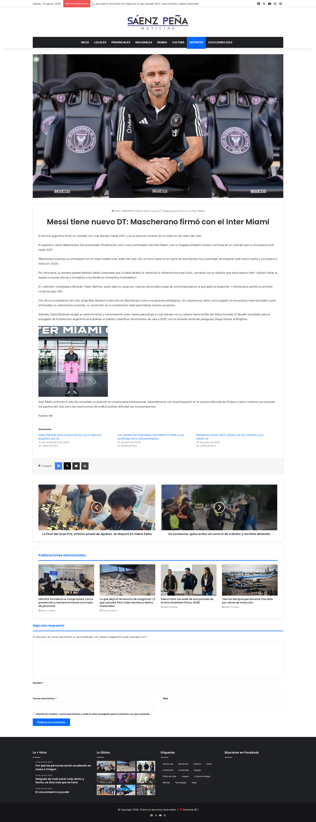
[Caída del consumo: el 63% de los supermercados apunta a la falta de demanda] (146, 790)
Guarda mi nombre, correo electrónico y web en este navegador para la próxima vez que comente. (93, 713)
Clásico (197, 763)
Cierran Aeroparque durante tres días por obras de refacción (247, 600)
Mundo (166, 782)
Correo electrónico (45, 698)
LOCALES (100, 42)
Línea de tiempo (202, 776)
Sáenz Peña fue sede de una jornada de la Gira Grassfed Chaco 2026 (187, 600)
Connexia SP (190, 809)
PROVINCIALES (120, 42)
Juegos (185, 776)
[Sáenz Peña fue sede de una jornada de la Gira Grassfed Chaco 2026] (189, 580)
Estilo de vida (169, 776)
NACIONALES (143, 42)
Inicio (85, 42)
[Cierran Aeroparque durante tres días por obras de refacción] (250, 580)
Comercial (168, 770)
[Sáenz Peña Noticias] (158, 22)
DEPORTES (196, 42)
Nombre (38, 682)
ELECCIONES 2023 (220, 42)
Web (165, 698)
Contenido (183, 770)
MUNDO (162, 42)
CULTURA (178, 42)
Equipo (197, 770)
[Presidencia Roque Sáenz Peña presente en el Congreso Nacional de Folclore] (106, 790)
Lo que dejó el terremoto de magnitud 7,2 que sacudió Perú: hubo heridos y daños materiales (127, 602)
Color (209, 763)
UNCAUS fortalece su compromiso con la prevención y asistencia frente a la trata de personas (65, 602)
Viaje (194, 782)
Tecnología (180, 782)
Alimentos (183, 763)
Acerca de (168, 763)
